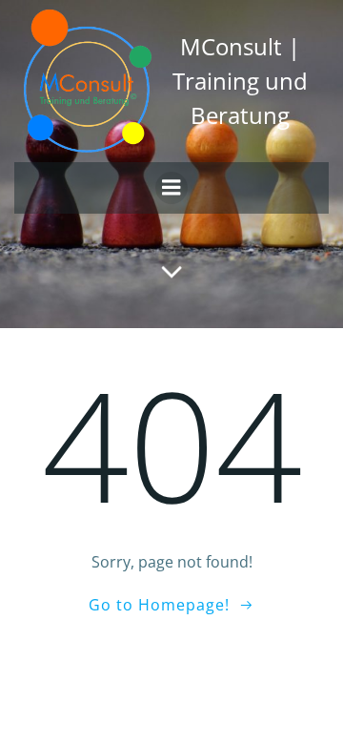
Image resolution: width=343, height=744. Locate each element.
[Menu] (171, 188)
